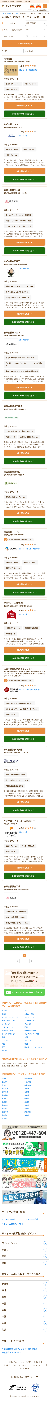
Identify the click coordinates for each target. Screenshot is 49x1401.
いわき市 (27, 1082)
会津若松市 (28, 1078)
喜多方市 (5, 1088)
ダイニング (28, 1040)
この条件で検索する (24, 43)
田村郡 (4, 1115)
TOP (3, 13)
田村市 (26, 1092)
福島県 (9, 13)
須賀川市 (27, 1085)
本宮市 (4, 1098)
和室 (26, 1044)
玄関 (26, 1037)
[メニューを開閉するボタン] (45, 6)
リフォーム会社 (31, 1219)
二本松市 (5, 1092)
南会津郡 (5, 1105)
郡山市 (4, 1082)
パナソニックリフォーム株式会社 (19, 820)
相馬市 (26, 1088)
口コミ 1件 (23, 135)
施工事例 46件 (34, 549)
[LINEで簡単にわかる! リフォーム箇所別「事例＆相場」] (24, 1149)
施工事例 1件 (24, 340)
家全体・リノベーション (33, 1047)
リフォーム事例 (8, 1219)
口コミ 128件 (24, 689)
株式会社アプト (11, 124)
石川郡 (16, 13)
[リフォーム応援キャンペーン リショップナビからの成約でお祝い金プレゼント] (24, 1165)
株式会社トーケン (12, 531)
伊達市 (26, 1095)
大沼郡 (26, 1108)
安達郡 (4, 1102)
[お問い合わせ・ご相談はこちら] (24, 1132)
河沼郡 (4, 1108)
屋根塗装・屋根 (7, 1030)
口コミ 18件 (23, 549)
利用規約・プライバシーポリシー (16, 1365)
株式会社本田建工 (12, 261)
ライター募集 (24, 1368)
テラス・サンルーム (9, 1020)
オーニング (6, 1024)
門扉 (26, 1027)
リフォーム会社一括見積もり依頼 (25, 992)
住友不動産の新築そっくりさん (18, 668)
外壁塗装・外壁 (30, 1030)
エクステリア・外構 (31, 1034)
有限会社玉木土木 (12, 332)
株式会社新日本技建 (13, 749)
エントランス (29, 1020)
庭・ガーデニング (8, 1034)
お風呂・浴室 (29, 1014)
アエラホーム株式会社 (14, 603)
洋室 (3, 1044)
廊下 (3, 1047)
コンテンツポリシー (38, 1365)
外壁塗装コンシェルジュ (12, 1352)
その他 (4, 1050)
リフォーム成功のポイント (13, 1224)
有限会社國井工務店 (13, 406)
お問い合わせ (13, 1362)
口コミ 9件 (23, 70)
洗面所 (4, 1014)
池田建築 (8, 58)
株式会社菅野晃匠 (12, 471)
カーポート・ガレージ (10, 1017)
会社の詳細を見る (24, 105)
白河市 (4, 1085)
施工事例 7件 (33, 70)
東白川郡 (27, 1112)
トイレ (26, 1010)
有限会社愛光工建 (12, 190)
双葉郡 (26, 1115)
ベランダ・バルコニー (10, 1027)
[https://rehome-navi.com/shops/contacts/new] (24, 1197)
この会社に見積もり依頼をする (24, 113)
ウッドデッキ (29, 1017)
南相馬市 (5, 1095)
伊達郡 (26, 1098)
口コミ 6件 (23, 832)
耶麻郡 (26, 1105)
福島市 (4, 1078)
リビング (5, 1040)
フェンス (27, 1024)
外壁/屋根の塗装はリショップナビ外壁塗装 (19, 1349)
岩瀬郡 (26, 1102)
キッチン (5, 1010)
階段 (3, 1037)
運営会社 (37, 1362)
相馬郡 (4, 1118)
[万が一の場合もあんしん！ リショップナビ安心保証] (24, 1181)
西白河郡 (5, 1112)
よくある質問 (26, 1362)
